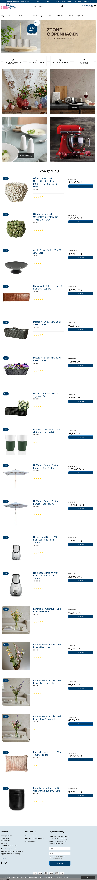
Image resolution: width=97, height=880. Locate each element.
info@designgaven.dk (9, 849)
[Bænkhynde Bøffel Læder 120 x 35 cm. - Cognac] (16, 298)
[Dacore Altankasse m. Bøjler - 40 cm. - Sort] (16, 334)
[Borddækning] (24, 139)
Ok (88, 877)
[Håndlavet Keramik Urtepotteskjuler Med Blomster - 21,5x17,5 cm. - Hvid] (16, 191)
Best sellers (59, 16)
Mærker (70, 16)
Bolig (2, 16)
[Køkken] (72, 91)
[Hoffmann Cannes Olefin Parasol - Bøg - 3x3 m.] (16, 478)
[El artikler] (72, 139)
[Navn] (59, 848)
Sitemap (3, 858)
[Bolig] (24, 91)
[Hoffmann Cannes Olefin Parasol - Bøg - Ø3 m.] (16, 514)
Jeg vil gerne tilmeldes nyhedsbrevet (61, 857)
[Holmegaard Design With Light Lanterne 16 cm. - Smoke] (16, 549)
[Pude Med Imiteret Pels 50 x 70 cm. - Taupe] (16, 765)
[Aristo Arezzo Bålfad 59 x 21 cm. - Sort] (16, 262)
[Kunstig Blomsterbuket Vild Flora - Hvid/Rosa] (16, 657)
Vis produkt (81, 186)
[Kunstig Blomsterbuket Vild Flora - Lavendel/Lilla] (16, 693)
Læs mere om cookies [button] (61, 877)
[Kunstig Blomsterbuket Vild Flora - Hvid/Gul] (16, 621)
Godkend (60, 863)
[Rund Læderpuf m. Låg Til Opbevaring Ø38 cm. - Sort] (16, 800)
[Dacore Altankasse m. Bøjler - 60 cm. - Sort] (16, 370)
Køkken (11, 16)
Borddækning (22, 16)
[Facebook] (1, 862)
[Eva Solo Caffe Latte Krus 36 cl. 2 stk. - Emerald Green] (16, 442)
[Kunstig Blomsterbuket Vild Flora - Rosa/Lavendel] (16, 729)
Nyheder (80, 16)
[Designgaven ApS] (16, 6)
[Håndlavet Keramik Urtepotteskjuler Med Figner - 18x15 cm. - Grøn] (16, 227)
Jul (42, 16)
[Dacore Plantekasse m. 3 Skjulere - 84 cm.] (16, 406)
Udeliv (49, 16)
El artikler (34, 16)
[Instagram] (6, 862)
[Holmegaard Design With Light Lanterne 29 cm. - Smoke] (16, 585)
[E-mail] (59, 853)
